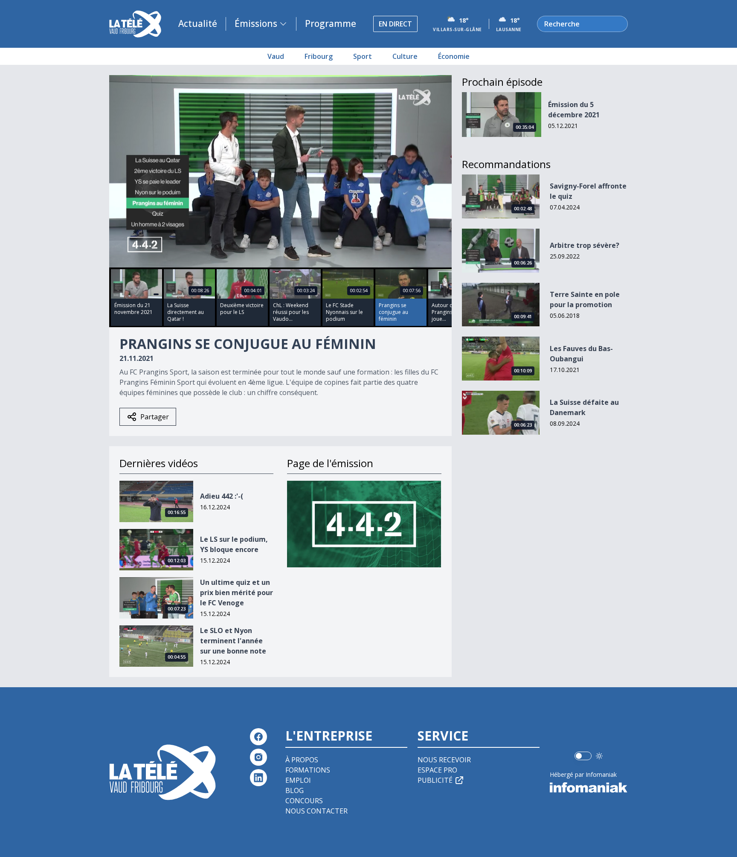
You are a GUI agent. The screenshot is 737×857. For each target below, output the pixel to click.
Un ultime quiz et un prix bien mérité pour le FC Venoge (236, 592)
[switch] (583, 756)
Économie (454, 56)
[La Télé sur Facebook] (258, 737)
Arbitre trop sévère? (584, 245)
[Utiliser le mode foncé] (599, 756)
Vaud (275, 56)
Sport (362, 56)
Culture (405, 56)
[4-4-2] (364, 524)
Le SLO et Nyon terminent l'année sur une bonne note (233, 641)
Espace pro (437, 770)
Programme (330, 23)
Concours (304, 800)
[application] (280, 171)
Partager (154, 416)
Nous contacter (316, 811)
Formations (307, 770)
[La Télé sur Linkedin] (258, 778)
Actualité (197, 23)
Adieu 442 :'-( (221, 496)
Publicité (435, 780)
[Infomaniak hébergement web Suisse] (589, 787)
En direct (395, 24)
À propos (301, 759)
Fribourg (319, 56)
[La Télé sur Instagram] (258, 757)
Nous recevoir (444, 759)
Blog (294, 790)
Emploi (298, 780)
